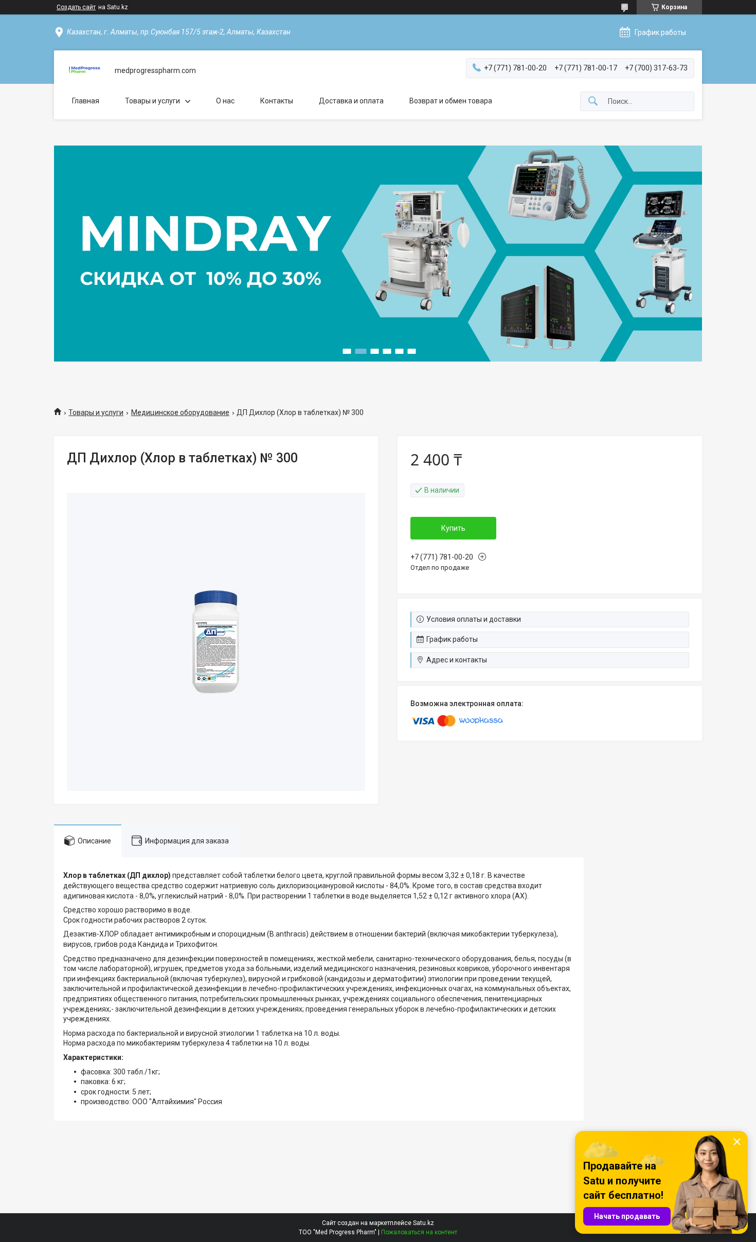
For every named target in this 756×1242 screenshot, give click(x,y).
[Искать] (593, 102)
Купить (453, 528)
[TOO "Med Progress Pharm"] (84, 70)
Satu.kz (423, 1223)
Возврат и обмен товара (450, 101)
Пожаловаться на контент (419, 1232)
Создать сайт (76, 7)
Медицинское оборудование (180, 412)
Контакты (276, 101)
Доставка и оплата (351, 101)
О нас (225, 101)
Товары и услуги (152, 101)
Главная (85, 101)
